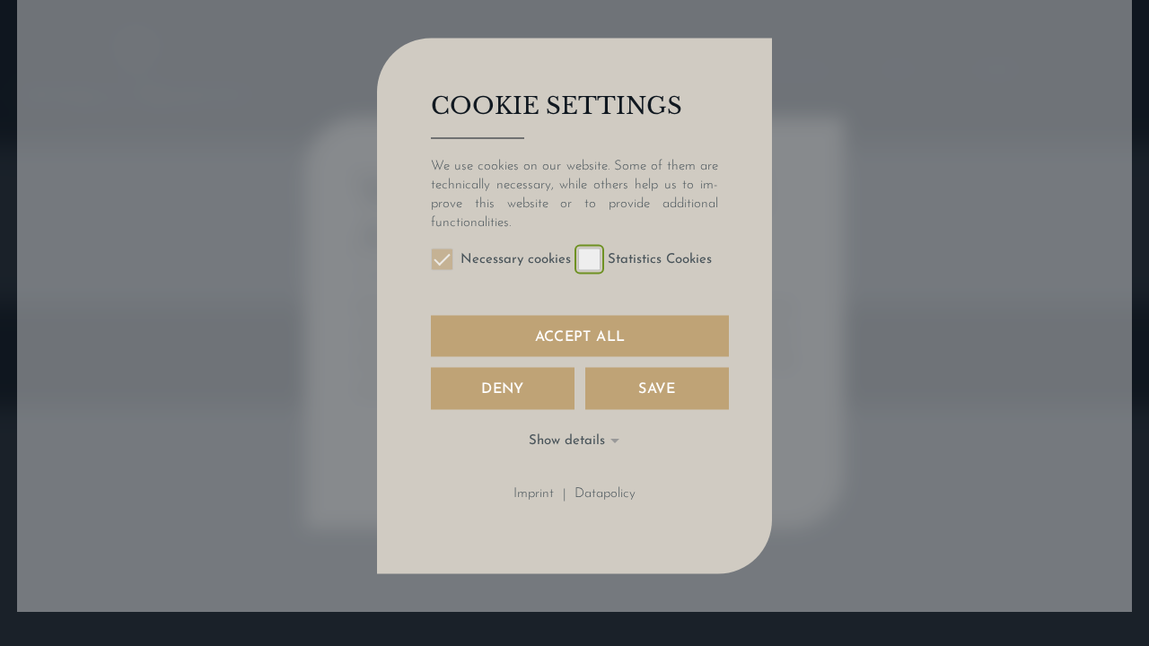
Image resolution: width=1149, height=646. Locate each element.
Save (657, 389)
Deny (502, 389)
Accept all (580, 337)
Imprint (533, 495)
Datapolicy (605, 495)
